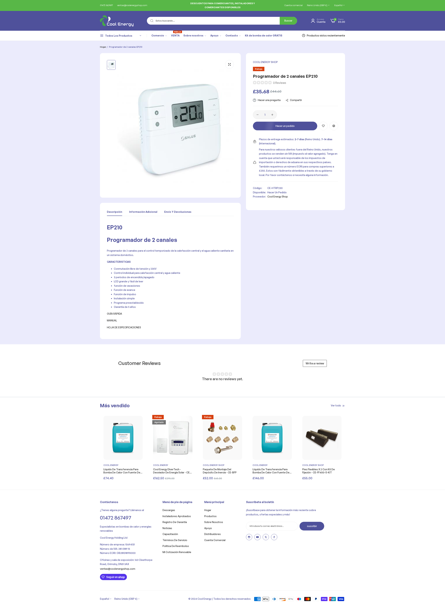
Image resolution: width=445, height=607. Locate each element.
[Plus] (272, 115)
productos (210, 516)
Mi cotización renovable (177, 552)
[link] (159, 35)
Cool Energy (110, 465)
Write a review (315, 363)
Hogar (103, 47)
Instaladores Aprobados (177, 516)
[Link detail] (249, 537)
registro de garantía (175, 522)
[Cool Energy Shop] (112, 20)
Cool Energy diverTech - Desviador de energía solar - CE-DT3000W (172, 471)
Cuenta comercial (214, 540)
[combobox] (222, 21)
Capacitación (170, 534)
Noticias (167, 528)
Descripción (114, 211)
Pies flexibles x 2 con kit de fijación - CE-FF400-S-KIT (318, 471)
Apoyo (208, 528)
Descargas (169, 510)
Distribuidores (212, 534)
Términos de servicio (175, 540)
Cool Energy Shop (265, 62)
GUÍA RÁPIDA (114, 313)
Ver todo (336, 405)
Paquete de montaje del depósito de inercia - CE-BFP (220, 471)
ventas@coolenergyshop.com (117, 568)
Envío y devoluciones (177, 211)
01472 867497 (115, 517)
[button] (323, 126)
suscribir (312, 526)
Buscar (288, 20)
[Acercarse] (229, 64)
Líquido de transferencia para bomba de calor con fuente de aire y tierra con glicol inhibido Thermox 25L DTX (271, 471)
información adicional (143, 211)
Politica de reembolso (176, 546)
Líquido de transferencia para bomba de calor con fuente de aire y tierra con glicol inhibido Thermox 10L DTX (121, 471)
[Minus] (257, 115)
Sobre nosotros (213, 522)
